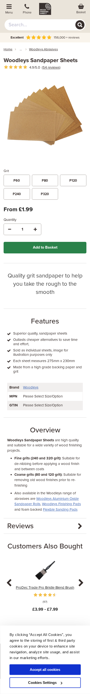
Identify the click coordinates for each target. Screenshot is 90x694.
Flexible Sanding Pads (60, 509)
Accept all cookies (45, 670)
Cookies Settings (42, 683)
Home (8, 49)
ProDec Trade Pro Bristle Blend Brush (45, 587)
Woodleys (30, 387)
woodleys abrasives (43, 49)
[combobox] (45, 24)
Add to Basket (45, 247)
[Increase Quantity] (35, 229)
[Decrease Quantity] (9, 229)
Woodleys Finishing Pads (61, 504)
